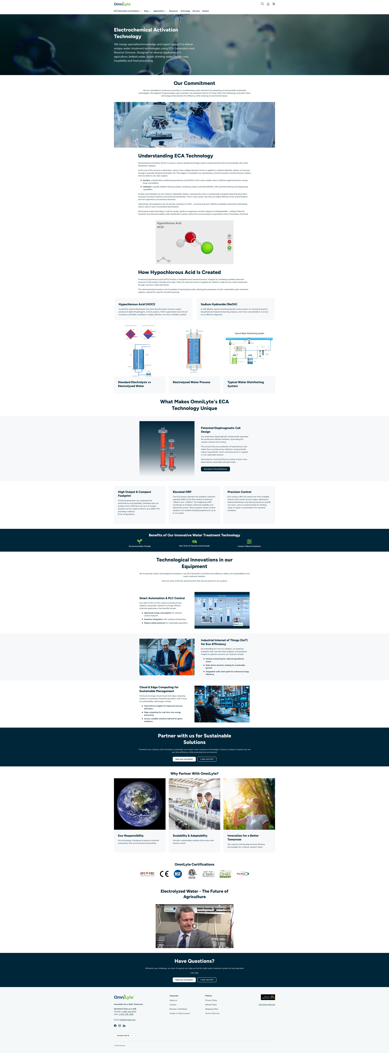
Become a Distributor (178, 1009)
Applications (158, 11)
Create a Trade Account (180, 1013)
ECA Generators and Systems (126, 11)
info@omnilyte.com (128, 1020)
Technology (185, 11)
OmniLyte (122, 1045)
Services (196, 11)
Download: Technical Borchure (215, 469)
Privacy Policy (211, 1000)
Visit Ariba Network (267, 1004)
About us (173, 1000)
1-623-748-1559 (126, 1014)
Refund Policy (211, 1004)
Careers (173, 1004)
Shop (146, 11)
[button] (274, 4)
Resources (173, 11)
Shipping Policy (211, 1009)
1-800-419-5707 (207, 759)
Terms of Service (212, 1013)
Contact (205, 11)
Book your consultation (184, 759)
